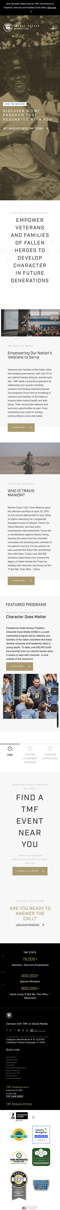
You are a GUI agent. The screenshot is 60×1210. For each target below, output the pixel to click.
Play (31, 323)
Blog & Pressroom (13, 1070)
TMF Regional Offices (19, 1104)
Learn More (18, 427)
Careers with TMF (13, 1073)
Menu (54, 28)
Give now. (51, 7)
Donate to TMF (12, 1060)
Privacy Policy (11, 1076)
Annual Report (11, 1062)
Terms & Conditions (13, 1078)
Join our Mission (27, 925)
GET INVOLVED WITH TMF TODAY (23, 129)
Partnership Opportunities (16, 1068)
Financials (10, 1065)
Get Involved (11, 1057)
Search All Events (27, 871)
